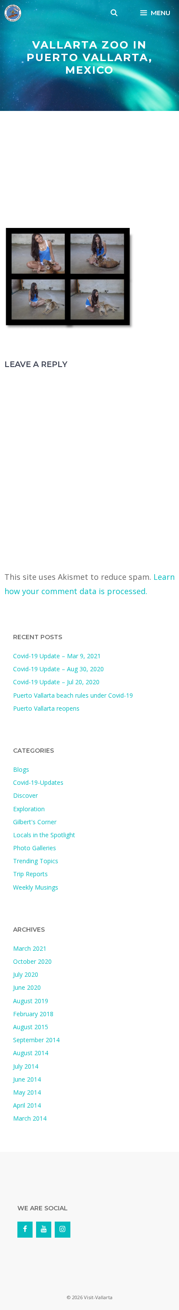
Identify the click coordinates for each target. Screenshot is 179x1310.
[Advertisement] (89, 171)
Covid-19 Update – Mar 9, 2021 (57, 656)
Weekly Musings (35, 887)
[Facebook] (25, 1229)
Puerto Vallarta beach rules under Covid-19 (73, 695)
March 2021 (29, 948)
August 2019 (30, 1001)
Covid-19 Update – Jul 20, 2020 (56, 682)
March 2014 (29, 1118)
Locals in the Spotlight (44, 835)
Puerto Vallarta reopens (46, 708)
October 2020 (32, 961)
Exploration (29, 809)
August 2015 (30, 1027)
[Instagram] (62, 1229)
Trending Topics (35, 861)
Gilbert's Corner (34, 822)
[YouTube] (43, 1229)
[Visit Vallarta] (12, 13)
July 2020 (25, 974)
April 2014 (27, 1105)
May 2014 (27, 1092)
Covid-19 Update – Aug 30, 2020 (58, 669)
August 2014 (30, 1053)
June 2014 (27, 1079)
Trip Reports (30, 874)
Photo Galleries (34, 848)
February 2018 (33, 1014)
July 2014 (25, 1066)
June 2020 (27, 987)
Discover (25, 795)
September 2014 (36, 1040)
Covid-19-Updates (38, 782)
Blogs (21, 769)
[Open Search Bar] (114, 13)
